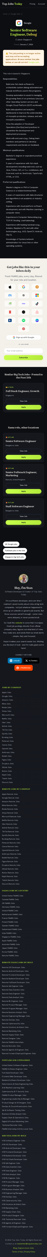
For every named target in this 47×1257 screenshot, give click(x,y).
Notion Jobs (7, 771)
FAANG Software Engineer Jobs (14, 1069)
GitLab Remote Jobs (10, 869)
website (18, 622)
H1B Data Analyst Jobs (11, 1174)
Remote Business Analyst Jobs (14, 1012)
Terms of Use (17, 1252)
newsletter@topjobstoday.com (29, 1244)
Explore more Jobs (26, 1248)
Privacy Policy (29, 1252)
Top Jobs (12, 4)
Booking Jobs (7, 737)
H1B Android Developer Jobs (14, 1148)
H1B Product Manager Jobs (13, 1182)
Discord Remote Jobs (10, 884)
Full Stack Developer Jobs (12, 1073)
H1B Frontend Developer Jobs (14, 1152)
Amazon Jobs (7, 700)
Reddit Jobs (7, 756)
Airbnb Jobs (7, 726)
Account (41, 4)
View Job (23, 401)
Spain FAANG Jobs (9, 941)
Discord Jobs (7, 782)
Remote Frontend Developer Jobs (16, 975)
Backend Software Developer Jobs (16, 1080)
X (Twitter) (33, 661)
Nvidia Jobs (6, 707)
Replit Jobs (6, 775)
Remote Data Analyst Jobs (13, 997)
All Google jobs (11, 544)
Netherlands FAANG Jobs (12, 914)
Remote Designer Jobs (11, 1038)
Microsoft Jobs (8, 715)
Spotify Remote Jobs (10, 835)
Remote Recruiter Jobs (11, 1046)
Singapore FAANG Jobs (11, 937)
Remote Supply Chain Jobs (13, 1035)
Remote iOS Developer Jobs (13, 967)
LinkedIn (16, 661)
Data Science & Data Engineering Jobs (17, 1084)
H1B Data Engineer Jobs (12, 1171)
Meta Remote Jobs (9, 805)
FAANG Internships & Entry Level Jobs (17, 1129)
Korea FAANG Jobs (10, 952)
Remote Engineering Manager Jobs (16, 1016)
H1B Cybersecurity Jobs (11, 1200)
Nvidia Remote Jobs (10, 809)
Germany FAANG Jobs (11, 907)
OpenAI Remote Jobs (10, 850)
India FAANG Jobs (9, 933)
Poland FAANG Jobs (10, 922)
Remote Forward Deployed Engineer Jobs (19, 1053)
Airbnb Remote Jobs (10, 828)
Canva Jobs (7, 745)
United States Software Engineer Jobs (17, 1065)
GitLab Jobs (7, 767)
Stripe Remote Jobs (10, 813)
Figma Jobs (6, 760)
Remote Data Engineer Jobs (13, 993)
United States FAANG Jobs (12, 896)
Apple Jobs (6, 692)
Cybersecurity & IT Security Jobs (15, 1091)
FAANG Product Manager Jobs (14, 1095)
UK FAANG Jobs (8, 903)
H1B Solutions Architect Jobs (14, 1204)
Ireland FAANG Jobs (10, 911)
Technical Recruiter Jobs (12, 1125)
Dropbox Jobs (8, 763)
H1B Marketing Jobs (10, 1208)
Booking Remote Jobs (11, 839)
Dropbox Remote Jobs (11, 865)
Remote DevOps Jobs (11, 1020)
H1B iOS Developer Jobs (12, 1144)
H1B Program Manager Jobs (13, 1185)
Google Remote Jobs (10, 798)
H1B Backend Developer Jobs (14, 1156)
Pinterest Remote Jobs (11, 843)
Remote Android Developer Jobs (15, 971)
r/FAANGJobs (25, 668)
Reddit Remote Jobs (10, 858)
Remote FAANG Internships (13, 1042)
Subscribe (23, 357)
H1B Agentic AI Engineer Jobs (14, 1223)
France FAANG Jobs (10, 918)
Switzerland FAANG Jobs (12, 929)
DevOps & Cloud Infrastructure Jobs (17, 1106)
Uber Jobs (6, 722)
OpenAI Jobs (7, 748)
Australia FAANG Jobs (11, 944)
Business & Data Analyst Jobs (14, 1114)
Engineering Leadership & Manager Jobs (18, 1099)
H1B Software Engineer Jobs (13, 1141)
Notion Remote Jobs (10, 873)
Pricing (32, 4)
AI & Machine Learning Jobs (13, 1088)
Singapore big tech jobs (14, 557)
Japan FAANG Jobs (10, 948)
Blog (15, 1248)
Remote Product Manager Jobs (14, 1005)
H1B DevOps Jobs (9, 1197)
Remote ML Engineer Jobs (12, 1001)
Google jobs (33, 62)
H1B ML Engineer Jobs (11, 1178)
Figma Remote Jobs (10, 861)
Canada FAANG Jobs (10, 899)
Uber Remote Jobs (9, 824)
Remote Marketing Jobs (11, 1031)
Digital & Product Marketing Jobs (15, 1121)
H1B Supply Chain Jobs (11, 1212)
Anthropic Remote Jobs (11, 854)
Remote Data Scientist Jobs (13, 990)
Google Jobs (15, 14)
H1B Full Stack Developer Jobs (14, 1159)
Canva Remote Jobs (10, 846)
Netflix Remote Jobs (10, 820)
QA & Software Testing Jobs (13, 1110)
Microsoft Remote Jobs (11, 816)
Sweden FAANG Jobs (10, 926)
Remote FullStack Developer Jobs (16, 982)
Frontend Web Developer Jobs (14, 1076)
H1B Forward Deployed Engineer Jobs (17, 1227)
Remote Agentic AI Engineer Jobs (15, 1050)
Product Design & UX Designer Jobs (16, 1103)
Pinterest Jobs (8, 741)
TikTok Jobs (7, 730)
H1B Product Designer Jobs (13, 1215)
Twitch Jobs (7, 778)
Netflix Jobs (7, 719)
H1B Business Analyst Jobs (13, 1189)
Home (5, 14)
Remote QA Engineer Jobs (12, 986)
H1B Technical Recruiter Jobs (14, 1219)
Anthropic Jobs (8, 752)
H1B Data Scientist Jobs (11, 1167)
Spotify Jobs (7, 734)
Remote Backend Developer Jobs (15, 978)
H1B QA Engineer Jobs (11, 1163)
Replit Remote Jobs (10, 876)
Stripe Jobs (6, 711)
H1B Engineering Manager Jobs (14, 1193)
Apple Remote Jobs (10, 794)
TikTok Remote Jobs (10, 831)
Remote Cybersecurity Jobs (13, 1023)
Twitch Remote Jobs (10, 880)
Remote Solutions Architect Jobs (15, 1027)
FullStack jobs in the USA (15, 550)
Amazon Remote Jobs (11, 801)
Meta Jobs (6, 704)
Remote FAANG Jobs (10, 955)
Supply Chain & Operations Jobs (15, 1117)
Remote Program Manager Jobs (14, 1008)
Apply (23, 407)
